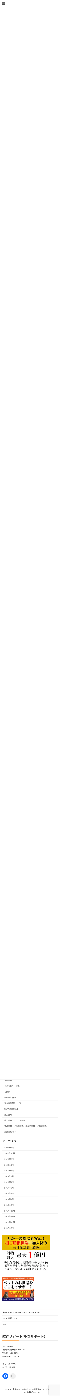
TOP (4, 1324)
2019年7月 (9, 1170)
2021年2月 (9, 1147)
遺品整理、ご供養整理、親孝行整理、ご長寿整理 (25, 1126)
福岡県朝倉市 (10, 1097)
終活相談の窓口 (11, 1109)
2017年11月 (9, 1216)
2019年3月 (9, 1188)
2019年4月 (9, 1182)
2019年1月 (9, 1199)
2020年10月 (9, 1153)
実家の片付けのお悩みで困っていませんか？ (21, 1312)
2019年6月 (9, 1176)
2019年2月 (9, 1193)
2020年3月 (9, 1159)
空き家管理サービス (13, 1103)
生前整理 (8, 1080)
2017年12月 (9, 1211)
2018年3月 (9, 1205)
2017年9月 (9, 1228)
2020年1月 (9, 1165)
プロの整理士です (10, 1318)
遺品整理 (8, 1115)
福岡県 (7, 1092)
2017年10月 (9, 1222)
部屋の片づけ (10, 1132)
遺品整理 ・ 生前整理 (14, 1120)
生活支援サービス (12, 1086)
